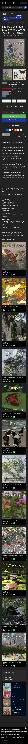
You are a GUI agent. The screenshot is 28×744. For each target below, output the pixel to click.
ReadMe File (7, 676)
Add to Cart (14, 116)
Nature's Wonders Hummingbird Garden (13, 520)
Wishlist (6, 19)
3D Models (11, 91)
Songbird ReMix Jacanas (9, 591)
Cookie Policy (19, 739)
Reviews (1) (25, 135)
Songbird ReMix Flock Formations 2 (12, 662)
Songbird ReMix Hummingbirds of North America (15, 555)
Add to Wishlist (14, 120)
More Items (19, 135)
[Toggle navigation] (2, 3)
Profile (19, 15)
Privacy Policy (4, 740)
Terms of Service (5, 739)
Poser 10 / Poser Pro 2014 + (14, 82)
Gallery (12, 17)
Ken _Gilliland (17, 33)
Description (6, 134)
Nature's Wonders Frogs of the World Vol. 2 (13, 413)
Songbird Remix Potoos (9, 342)
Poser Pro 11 (15, 84)
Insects (22, 91)
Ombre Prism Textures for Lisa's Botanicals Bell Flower (18, 709)
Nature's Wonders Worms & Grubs (18, 684)
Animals (17, 91)
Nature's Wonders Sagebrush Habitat (12, 484)
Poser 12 (15, 86)
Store (6, 17)
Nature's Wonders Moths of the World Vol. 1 (13, 377)
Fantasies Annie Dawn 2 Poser (17, 692)
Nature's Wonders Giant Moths (10, 306)
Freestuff (19, 17)
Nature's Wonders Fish (8, 448)
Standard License (14, 93)
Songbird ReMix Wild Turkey (10, 626)
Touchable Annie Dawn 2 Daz (18, 700)
